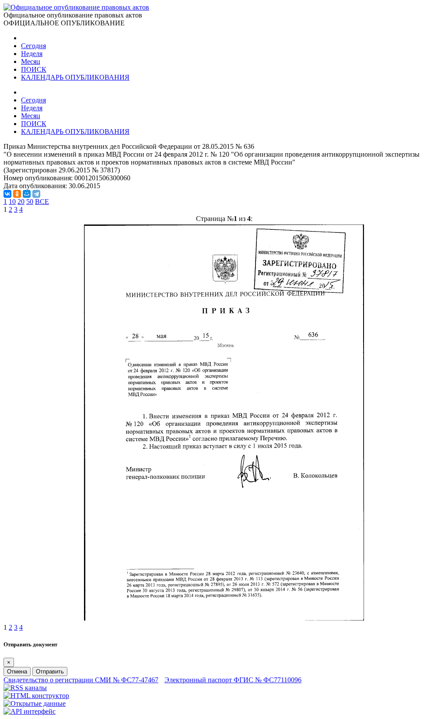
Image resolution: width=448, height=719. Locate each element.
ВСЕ (42, 201)
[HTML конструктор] (36, 695)
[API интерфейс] (30, 711)
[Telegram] (36, 194)
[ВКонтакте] (7, 194)
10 (12, 201)
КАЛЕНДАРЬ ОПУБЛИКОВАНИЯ (75, 77)
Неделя (31, 53)
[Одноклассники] (17, 194)
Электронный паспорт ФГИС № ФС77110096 (232, 680)
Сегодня (33, 45)
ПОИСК (33, 69)
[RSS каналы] (25, 687)
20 (21, 201)
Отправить (50, 671)
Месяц (30, 61)
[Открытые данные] (35, 703)
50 (29, 201)
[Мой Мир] (27, 194)
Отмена (17, 671)
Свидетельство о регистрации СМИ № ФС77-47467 (81, 680)
